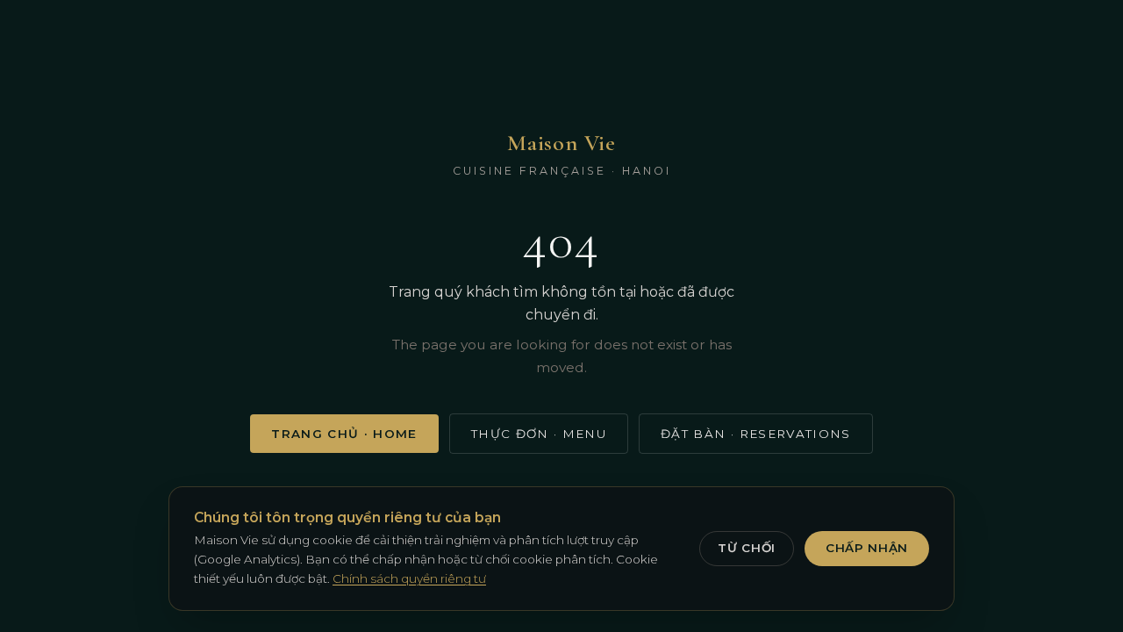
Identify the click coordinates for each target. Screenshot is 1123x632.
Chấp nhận (867, 548)
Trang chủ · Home (344, 434)
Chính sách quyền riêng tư (409, 578)
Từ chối (747, 548)
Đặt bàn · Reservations (756, 434)
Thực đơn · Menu (538, 434)
